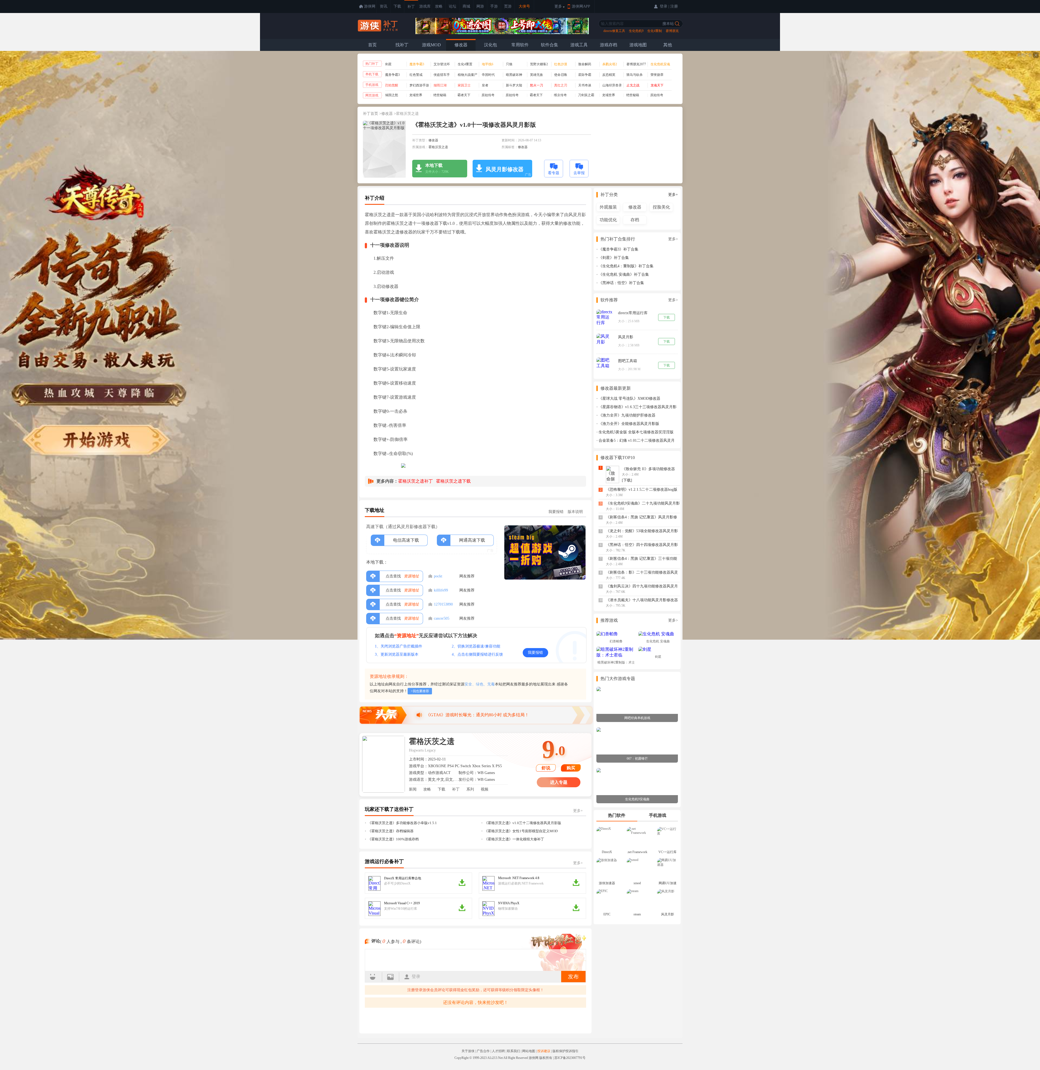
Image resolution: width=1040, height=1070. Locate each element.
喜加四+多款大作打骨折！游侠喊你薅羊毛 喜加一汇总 (477, 715)
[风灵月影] (604, 339)
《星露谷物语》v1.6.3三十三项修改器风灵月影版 (636, 407)
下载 (397, 6)
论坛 (452, 6)
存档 (634, 219)
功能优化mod (608, 220)
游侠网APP (581, 6)
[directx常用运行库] (604, 318)
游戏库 (425, 6)
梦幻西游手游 (419, 85)
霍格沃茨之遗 (407, 114)
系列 (470, 789)
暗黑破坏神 (514, 75)
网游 (480, 6)
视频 (484, 789)
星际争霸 (584, 75)
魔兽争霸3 (392, 75)
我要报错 (556, 512)
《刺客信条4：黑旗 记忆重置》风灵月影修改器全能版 (641, 519)
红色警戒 (416, 75)
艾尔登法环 (442, 64)
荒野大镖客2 (539, 64)
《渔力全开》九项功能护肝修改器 (627, 415)
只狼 (509, 64)
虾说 (546, 768)
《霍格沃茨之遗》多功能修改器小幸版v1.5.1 (402, 823)
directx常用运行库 (633, 313)
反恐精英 (608, 75)
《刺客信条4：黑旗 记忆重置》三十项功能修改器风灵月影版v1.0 (641, 560)
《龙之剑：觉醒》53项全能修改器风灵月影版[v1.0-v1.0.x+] (642, 533)
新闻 (413, 789)
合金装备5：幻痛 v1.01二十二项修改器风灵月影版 (635, 440)
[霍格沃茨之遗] (383, 764)
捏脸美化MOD (661, 208)
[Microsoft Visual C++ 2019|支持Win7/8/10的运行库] (374, 908)
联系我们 (513, 1051)
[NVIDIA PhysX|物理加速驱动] (488, 908)
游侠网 (369, 6)
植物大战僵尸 (467, 75)
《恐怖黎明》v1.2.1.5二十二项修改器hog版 (641, 489)
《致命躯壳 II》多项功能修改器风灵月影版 (648, 471)
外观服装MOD (608, 208)
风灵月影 (625, 337)
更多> (673, 239)
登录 (416, 976)
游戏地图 (638, 45)
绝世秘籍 (439, 95)
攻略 (439, 6)
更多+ (578, 811)
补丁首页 (370, 114)
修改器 (460, 45)
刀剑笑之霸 (586, 95)
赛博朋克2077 (636, 64)
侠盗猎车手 (442, 75)
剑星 (388, 64)
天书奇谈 (584, 85)
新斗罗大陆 (514, 85)
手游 (494, 6)
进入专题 (558, 782)
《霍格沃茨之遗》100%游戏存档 (393, 839)
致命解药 (584, 64)
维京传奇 (560, 95)
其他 (667, 45)
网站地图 (528, 1051)
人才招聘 (498, 1051)
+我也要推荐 (420, 691)
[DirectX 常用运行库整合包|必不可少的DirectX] (374, 883)
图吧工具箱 (627, 361)
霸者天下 (463, 95)
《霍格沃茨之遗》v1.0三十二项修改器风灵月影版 (522, 823)
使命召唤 (560, 75)
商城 (466, 6)
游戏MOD (431, 45)
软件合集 (549, 45)
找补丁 (401, 45)
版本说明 (575, 512)
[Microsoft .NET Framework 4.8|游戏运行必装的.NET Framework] (488, 883)
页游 (508, 6)
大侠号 (524, 6)
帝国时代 (488, 75)
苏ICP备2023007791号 (570, 1058)
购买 (571, 768)
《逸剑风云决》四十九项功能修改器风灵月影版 (642, 588)
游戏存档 (608, 45)
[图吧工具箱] (604, 363)
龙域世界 (415, 95)
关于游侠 (467, 1051)
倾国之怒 (391, 95)
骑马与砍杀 (634, 75)
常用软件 (520, 45)
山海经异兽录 (612, 85)
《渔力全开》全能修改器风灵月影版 (629, 424)
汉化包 (490, 45)
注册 (674, 6)
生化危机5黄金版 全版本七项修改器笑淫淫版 (636, 432)
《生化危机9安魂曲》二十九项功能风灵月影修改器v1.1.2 (643, 505)
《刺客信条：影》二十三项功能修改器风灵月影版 (642, 574)
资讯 (383, 6)
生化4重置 (465, 64)
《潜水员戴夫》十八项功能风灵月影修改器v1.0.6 (642, 602)
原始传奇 (488, 95)
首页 (372, 45)
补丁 (411, 7)
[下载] (627, 480)
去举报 (579, 173)
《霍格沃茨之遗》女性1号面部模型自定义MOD (521, 831)
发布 (573, 977)
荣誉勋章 (657, 75)
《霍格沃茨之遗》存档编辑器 (391, 831)
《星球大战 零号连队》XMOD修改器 (629, 398)
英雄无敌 (536, 75)
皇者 (485, 85)
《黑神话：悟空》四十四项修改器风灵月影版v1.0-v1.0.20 (642, 547)
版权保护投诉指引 (565, 1051)
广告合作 (483, 1051)
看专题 (553, 173)
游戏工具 (579, 45)
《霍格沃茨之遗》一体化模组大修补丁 (514, 839)
